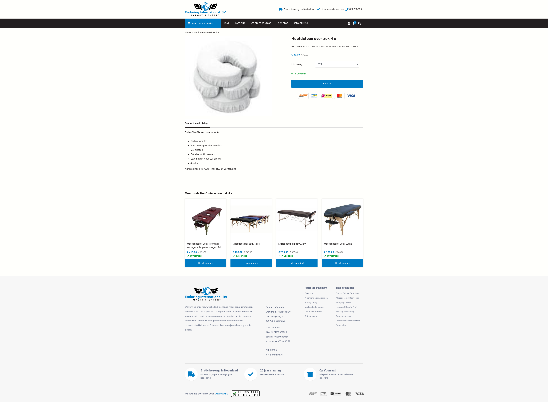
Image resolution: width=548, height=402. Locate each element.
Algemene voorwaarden (316, 298)
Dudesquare (221, 393)
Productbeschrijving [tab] (196, 123)
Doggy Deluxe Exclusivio (347, 293)
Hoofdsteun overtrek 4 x (206, 32)
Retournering (301, 23)
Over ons (240, 23)
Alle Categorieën (201, 23)
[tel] (346, 9)
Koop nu (327, 83)
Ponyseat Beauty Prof (346, 307)
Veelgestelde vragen (261, 23)
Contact (283, 23)
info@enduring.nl (274, 354)
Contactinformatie (313, 311)
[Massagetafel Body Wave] (342, 219)
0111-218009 (271, 350)
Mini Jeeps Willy (343, 302)
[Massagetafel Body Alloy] (297, 219)
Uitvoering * (297, 64)
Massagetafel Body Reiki (347, 298)
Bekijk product (205, 262)
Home (226, 23)
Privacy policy (311, 302)
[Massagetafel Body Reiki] (251, 219)
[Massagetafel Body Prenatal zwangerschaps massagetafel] (205, 219)
